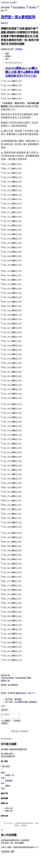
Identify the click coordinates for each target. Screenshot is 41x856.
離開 (12, 851)
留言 (23, 693)
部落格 (7, 56)
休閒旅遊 (18, 49)
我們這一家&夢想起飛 (18, 17)
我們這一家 (5, 681)
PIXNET (10, 823)
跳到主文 (4, 23)
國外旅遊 (17, 699)
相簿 (7, 54)
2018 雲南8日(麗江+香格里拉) (25, 702)
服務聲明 (24, 825)
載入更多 (4, 710)
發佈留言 (4, 723)
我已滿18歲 (5, 851)
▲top (3, 706)
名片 (7, 59)
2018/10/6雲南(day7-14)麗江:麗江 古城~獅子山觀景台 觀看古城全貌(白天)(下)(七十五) (22, 72)
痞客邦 (18, 693)
